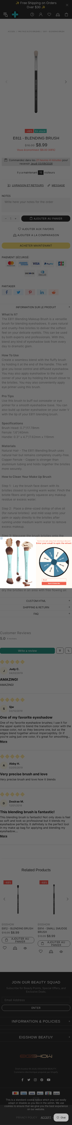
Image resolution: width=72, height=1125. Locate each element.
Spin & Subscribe (54, 583)
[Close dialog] (1, 538)
